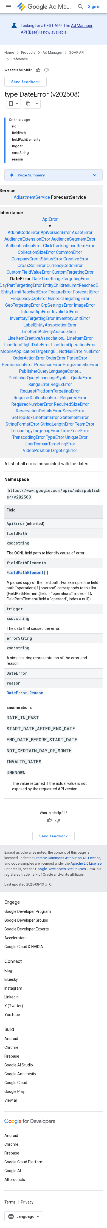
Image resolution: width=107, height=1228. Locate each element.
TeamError (84, 424)
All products (14, 1179)
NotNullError (70, 351)
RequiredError (73, 397)
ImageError (84, 305)
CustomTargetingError (73, 272)
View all (11, 1100)
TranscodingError (28, 437)
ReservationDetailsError (38, 410)
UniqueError (76, 437)
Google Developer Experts (26, 929)
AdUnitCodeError (24, 232)
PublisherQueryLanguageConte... (50, 371)
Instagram (13, 988)
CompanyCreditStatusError (37, 259)
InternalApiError (36, 311)
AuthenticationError (24, 245)
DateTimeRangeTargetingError (61, 278)
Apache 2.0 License (86, 863)
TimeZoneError (75, 430)
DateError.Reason (25, 692)
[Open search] (80, 6)
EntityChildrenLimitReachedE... (71, 285)
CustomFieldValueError (29, 272)
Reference (20, 59)
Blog (8, 970)
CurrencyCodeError (65, 265)
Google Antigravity (20, 1074)
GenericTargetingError (68, 298)
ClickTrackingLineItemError (68, 245)
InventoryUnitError (73, 318)
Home (9, 52)
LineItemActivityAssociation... (50, 331)
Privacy (27, 1202)
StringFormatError (22, 424)
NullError (91, 351)
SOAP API (76, 52)
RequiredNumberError (32, 404)
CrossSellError (32, 265)
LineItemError (80, 338)
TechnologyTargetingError (35, 430)
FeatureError (60, 292)
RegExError (61, 384)
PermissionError (17, 364)
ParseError (77, 358)
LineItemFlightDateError (27, 344)
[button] (53, 175)
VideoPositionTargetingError (50, 450)
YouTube (12, 1014)
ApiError (50, 219)
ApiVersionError (56, 232)
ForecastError (86, 292)
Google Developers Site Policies (60, 869)
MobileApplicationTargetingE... (29, 351)
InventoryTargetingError (32, 318)
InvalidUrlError (65, 311)
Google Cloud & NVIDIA (23, 946)
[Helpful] (38, 70)
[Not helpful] (46, 70)
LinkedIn (11, 997)
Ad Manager (61, 6)
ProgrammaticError (80, 364)
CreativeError (75, 259)
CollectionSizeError (36, 252)
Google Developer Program (27, 911)
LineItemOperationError (73, 344)
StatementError (74, 417)
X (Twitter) (13, 1006)
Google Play (14, 1091)
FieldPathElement (25, 572)
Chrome (11, 1047)
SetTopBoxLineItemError (35, 417)
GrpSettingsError (57, 305)
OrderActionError (29, 358)
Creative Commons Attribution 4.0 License (67, 858)
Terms (10, 1202)
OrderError (56, 358)
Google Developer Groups (26, 920)
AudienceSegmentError (73, 239)
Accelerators (15, 938)
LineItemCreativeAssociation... (36, 338)
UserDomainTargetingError (50, 443)
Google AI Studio (18, 1065)
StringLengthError (57, 424)
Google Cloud (15, 1082)
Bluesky (11, 979)
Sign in (94, 6)
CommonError (69, 252)
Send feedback (25, 81)
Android (11, 1038)
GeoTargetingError (22, 305)
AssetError (82, 232)
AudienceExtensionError (27, 239)
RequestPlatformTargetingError (50, 391)
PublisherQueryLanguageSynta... (39, 377)
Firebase (11, 1056)
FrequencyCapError (28, 298)
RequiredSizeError (71, 404)
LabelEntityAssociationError (50, 325)
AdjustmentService (32, 197)
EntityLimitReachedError (24, 292)
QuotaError (81, 377)
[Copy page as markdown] (28, 103)
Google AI (12, 1171)
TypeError (55, 437)
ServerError (73, 410)
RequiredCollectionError (36, 397)
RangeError (38, 384)
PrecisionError (47, 364)
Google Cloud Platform (24, 1162)
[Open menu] (8, 6)
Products (28, 52)
